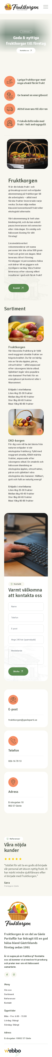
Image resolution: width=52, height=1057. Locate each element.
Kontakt (8, 1003)
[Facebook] (7, 974)
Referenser (9, 998)
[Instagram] (14, 974)
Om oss (8, 990)
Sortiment (9, 994)
